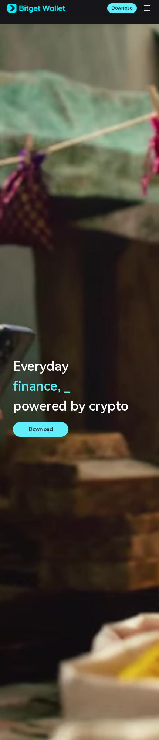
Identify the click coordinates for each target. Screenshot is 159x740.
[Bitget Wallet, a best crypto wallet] (36, 8)
